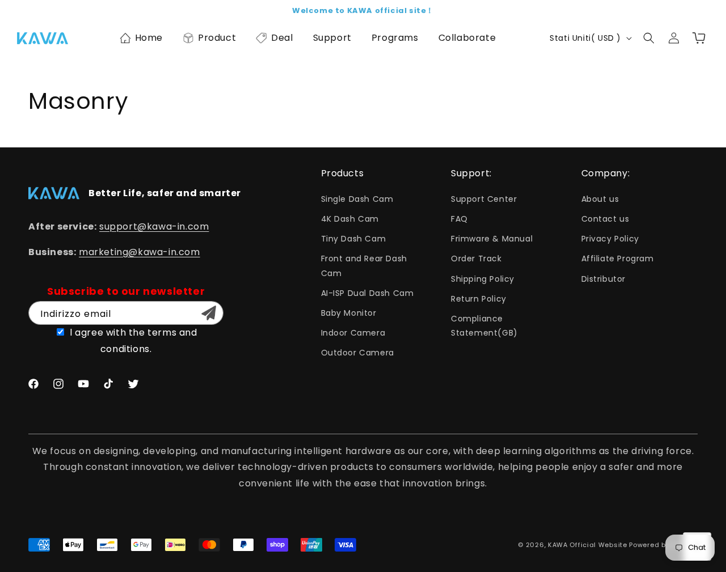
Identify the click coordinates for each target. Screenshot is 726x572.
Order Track (476, 258)
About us (600, 199)
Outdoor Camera (357, 352)
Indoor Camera (353, 332)
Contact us (605, 218)
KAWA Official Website (587, 544)
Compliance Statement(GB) (484, 325)
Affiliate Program (617, 258)
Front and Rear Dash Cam (364, 265)
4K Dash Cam (350, 218)
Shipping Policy (482, 279)
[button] (140, 38)
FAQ (459, 218)
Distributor (603, 279)
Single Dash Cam (357, 199)
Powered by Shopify (663, 544)
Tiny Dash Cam (353, 238)
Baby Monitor (349, 313)
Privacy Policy (610, 238)
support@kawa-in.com (154, 226)
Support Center (484, 199)
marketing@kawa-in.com (139, 252)
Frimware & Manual (492, 238)
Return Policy (478, 298)
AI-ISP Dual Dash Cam (367, 293)
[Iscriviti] (209, 313)
